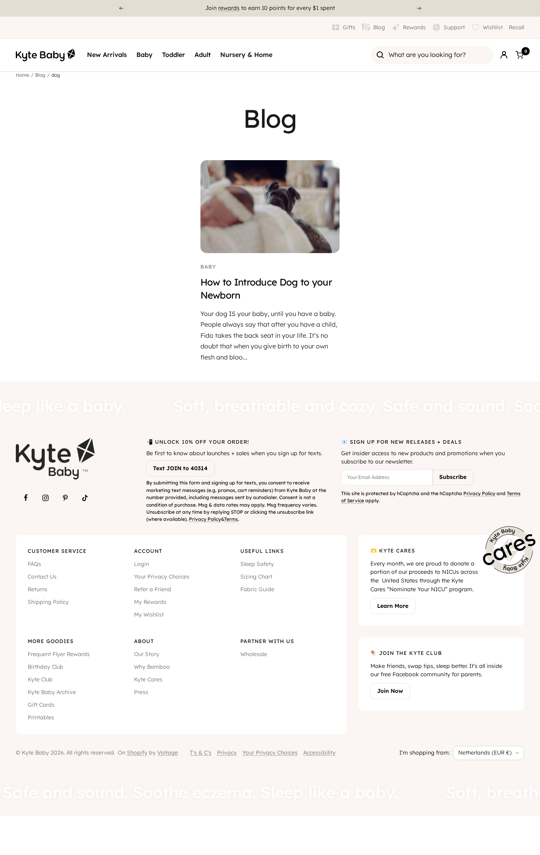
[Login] (504, 55)
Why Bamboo (152, 666)
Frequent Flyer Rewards (59, 654)
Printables (41, 717)
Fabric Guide (257, 589)
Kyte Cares (148, 679)
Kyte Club (40, 679)
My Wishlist (149, 614)
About (144, 641)
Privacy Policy (205, 519)
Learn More (392, 605)
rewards (229, 7)
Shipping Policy (48, 601)
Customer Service (57, 551)
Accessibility (319, 752)
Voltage (167, 752)
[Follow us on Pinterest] (65, 498)
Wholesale (253, 654)
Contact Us (42, 576)
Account (148, 551)
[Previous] (121, 8)
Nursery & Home (246, 55)
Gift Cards (41, 704)
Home (22, 75)
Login (141, 563)
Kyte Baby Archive (52, 692)
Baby (144, 55)
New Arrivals (107, 55)
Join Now (390, 690)
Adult (202, 55)
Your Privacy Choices (161, 576)
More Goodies (51, 641)
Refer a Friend (152, 589)
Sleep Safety (257, 563)
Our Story (146, 654)
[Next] (419, 8)
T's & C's (200, 752)
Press (141, 692)
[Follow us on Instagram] (45, 498)
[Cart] (519, 55)
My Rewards (150, 601)
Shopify (137, 752)
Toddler (173, 55)
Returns (37, 589)
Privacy (227, 752)
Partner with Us (267, 641)
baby (208, 266)
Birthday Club (45, 666)
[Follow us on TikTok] (85, 498)
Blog (40, 75)
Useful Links (262, 551)
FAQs (34, 563)
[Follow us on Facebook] (26, 498)
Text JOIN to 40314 (180, 468)
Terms (231, 519)
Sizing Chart (256, 576)
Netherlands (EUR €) (485, 752)
